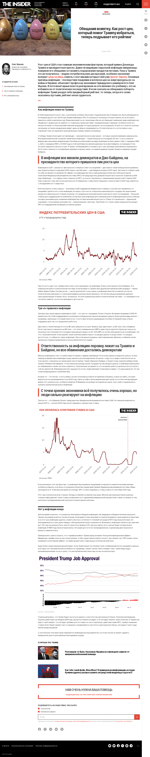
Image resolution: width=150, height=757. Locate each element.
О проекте (5, 746)
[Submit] (136, 717)
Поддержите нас (111, 4)
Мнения (106, 14)
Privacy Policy (119, 721)
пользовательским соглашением (63, 721)
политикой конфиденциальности (82, 721)
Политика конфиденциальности (47, 746)
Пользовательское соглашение (22, 746)
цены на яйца (55, 76)
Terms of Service (128, 721)
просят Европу (118, 76)
